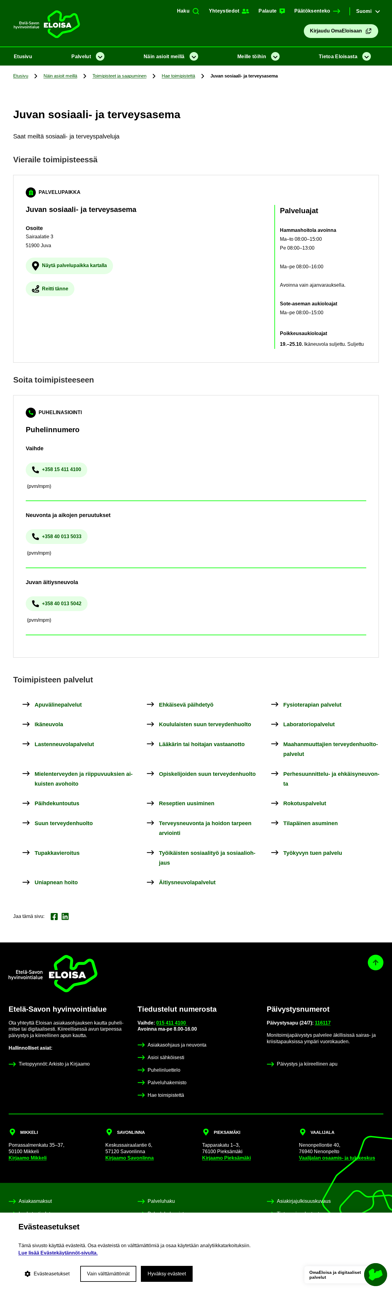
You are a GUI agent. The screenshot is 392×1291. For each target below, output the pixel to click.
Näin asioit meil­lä (164, 56)
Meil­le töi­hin (251, 56)
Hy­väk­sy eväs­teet (167, 1273)
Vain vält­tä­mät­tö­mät (108, 1273)
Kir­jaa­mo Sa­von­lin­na (129, 1158)
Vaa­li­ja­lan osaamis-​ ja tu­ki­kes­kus (337, 1158)
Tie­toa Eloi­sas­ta (338, 56)
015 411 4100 (171, 1022)
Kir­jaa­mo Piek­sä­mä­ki (226, 1158)
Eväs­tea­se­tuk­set (52, 1273)
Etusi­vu (23, 56)
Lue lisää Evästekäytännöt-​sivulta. (58, 1252)
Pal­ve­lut (81, 56)
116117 (323, 1022)
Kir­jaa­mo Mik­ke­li (28, 1158)
